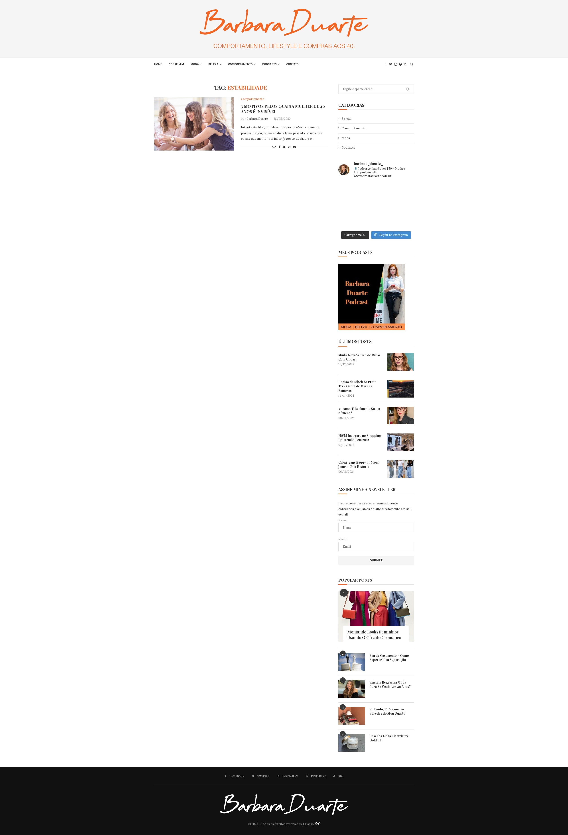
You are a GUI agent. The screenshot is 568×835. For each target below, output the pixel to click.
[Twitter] (390, 64)
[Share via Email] (294, 147)
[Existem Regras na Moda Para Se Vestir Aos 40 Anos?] (351, 689)
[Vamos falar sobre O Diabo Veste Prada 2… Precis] (350, 205)
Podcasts (269, 64)
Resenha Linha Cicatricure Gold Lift (389, 738)
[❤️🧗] (402, 190)
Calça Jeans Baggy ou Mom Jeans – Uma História (358, 464)
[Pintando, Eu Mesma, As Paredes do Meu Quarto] (351, 716)
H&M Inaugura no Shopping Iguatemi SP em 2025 (359, 437)
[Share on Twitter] (284, 147)
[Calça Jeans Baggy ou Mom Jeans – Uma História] (400, 469)
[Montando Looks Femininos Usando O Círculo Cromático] (376, 616)
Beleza (213, 64)
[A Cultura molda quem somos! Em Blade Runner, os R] (350, 221)
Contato (292, 64)
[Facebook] (386, 64)
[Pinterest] (400, 64)
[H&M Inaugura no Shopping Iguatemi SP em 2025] (400, 442)
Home (158, 64)
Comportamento (240, 64)
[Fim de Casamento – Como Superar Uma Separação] (351, 662)
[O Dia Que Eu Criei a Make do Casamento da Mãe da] (376, 221)
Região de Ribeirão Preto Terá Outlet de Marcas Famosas (357, 386)
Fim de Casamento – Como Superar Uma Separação (389, 657)
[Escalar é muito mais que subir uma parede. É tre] (402, 221)
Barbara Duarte (257, 119)
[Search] (411, 64)
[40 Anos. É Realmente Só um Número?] (400, 415)
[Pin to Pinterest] (289, 147)
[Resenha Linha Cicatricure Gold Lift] (351, 743)
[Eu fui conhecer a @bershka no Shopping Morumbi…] (402, 205)
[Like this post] (274, 147)
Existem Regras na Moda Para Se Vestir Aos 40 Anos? (390, 684)
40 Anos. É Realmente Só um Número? (359, 411)
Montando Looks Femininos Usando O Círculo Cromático (374, 634)
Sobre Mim (176, 64)
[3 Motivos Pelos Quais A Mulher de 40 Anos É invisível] (194, 124)
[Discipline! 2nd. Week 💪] (376, 190)
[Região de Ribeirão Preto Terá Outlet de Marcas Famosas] (400, 389)
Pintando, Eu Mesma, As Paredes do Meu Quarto (387, 711)
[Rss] (405, 64)
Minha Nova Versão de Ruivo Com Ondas (359, 357)
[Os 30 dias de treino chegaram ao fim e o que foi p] (350, 190)
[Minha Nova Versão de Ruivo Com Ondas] (400, 362)
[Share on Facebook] (279, 147)
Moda (195, 64)
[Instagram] (395, 64)
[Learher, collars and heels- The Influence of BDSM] (376, 205)
